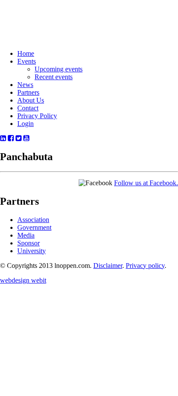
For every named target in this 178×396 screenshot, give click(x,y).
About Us (30, 100)
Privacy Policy (37, 115)
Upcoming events (59, 69)
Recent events (54, 76)
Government (34, 227)
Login (25, 123)
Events (26, 61)
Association (33, 219)
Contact (27, 108)
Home (25, 53)
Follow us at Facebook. (146, 183)
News (25, 84)
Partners (28, 92)
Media (26, 235)
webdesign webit (23, 280)
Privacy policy (145, 265)
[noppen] (35, 32)
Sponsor (28, 243)
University (31, 250)
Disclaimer (107, 265)
